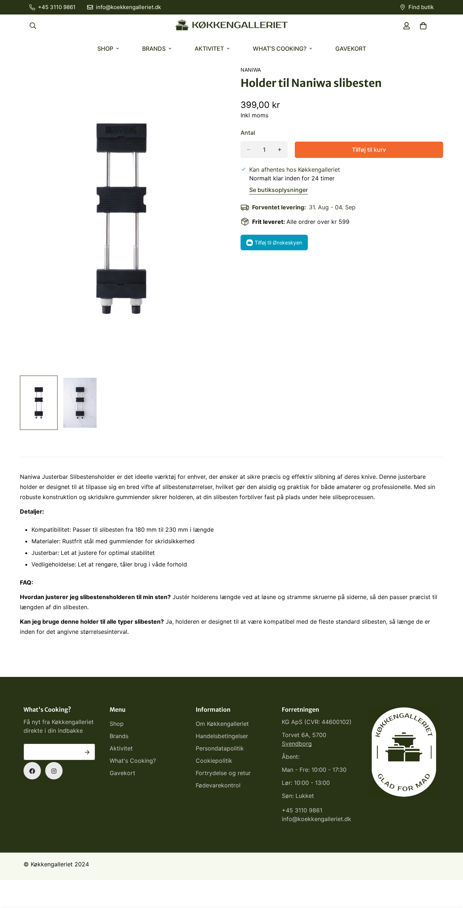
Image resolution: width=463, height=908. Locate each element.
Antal (248, 132)
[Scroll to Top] (449, 868)
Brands (154, 48)
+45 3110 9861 (302, 810)
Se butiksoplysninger (278, 189)
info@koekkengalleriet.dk (316, 819)
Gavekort (350, 48)
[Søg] (33, 26)
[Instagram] (54, 771)
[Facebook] (32, 771)
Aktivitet (209, 48)
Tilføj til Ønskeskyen (278, 242)
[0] (423, 25)
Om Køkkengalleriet (222, 724)
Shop (105, 48)
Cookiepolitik (214, 761)
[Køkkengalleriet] (231, 25)
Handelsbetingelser (222, 736)
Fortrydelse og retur (223, 773)
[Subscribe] (87, 752)
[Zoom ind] (207, 81)
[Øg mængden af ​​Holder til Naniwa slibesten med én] (279, 150)
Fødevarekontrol (218, 785)
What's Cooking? (279, 48)
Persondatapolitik (220, 748)
